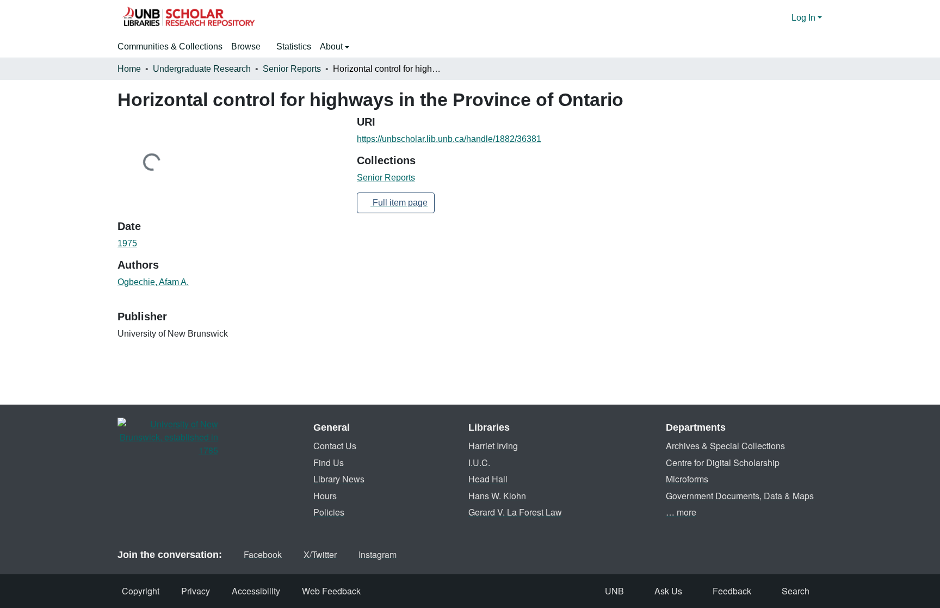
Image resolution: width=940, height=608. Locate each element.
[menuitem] (249, 47)
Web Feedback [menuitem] (331, 591)
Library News (338, 479)
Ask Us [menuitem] (668, 591)
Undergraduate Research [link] (202, 68)
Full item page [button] (399, 202)
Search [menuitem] (795, 591)
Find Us (328, 462)
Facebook (263, 554)
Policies (328, 512)
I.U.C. (479, 462)
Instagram (377, 554)
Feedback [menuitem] (732, 591)
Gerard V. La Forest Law (515, 512)
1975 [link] (127, 243)
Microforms (687, 479)
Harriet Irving (493, 445)
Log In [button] (804, 17)
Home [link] (129, 68)
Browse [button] (246, 46)
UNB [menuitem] (614, 591)
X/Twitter (320, 554)
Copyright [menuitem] (140, 591)
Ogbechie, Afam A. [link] (153, 282)
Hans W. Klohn (497, 495)
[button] (188, 18)
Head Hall (488, 479)
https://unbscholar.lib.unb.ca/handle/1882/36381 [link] (449, 139)
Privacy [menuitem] (195, 591)
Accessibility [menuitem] (256, 591)
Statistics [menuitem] (293, 46)
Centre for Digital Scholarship (723, 462)
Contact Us (334, 445)
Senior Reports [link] (292, 68)
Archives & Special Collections (725, 445)
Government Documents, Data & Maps (740, 495)
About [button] (332, 46)
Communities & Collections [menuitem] (170, 46)
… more (681, 512)
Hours (325, 495)
